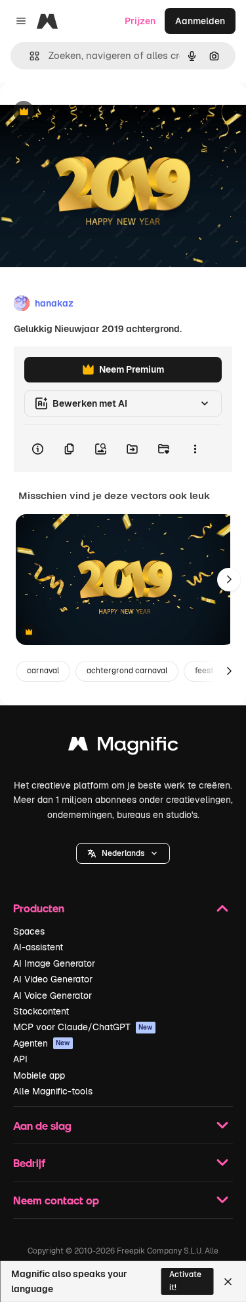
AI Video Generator (52, 979)
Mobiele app (39, 1075)
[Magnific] (123, 747)
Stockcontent (41, 1011)
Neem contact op (56, 1200)
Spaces (29, 931)
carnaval (43, 670)
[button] (123, 853)
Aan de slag (42, 1125)
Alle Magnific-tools (52, 1091)
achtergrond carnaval (127, 670)
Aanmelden (200, 21)
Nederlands (123, 853)
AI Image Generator (54, 963)
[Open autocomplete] (29, 56)
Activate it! (185, 1280)
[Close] (228, 1282)
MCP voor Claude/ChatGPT (83, 1027)
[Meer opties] (195, 449)
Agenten (41, 1043)
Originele (86, 112)
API (20, 1059)
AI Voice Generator (52, 995)
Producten (38, 908)
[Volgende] (229, 579)
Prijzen (140, 21)
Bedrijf (29, 1163)
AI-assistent (38, 947)
